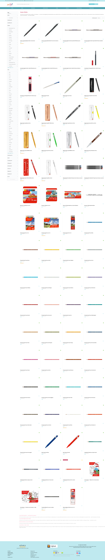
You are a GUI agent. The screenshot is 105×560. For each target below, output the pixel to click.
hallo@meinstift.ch (10, 557)
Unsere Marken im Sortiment (35, 557)
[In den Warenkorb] (39, 39)
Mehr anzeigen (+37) (10, 153)
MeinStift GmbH (10, 552)
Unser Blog (78, 555)
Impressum (32, 553)
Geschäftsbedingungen (34, 552)
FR (99, 0)
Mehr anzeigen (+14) (10, 67)
